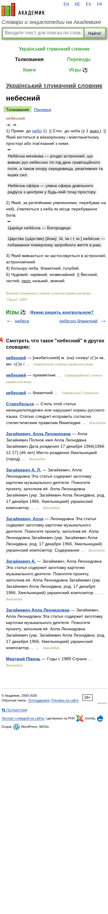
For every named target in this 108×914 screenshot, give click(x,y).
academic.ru (23, 9)
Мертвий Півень (23, 658)
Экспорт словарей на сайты (23, 718)
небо (37, 130)
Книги (29, 69)
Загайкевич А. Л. (23, 469)
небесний (16, 357)
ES (88, 4)
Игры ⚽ (78, 69)
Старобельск (20, 403)
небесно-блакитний (78, 320)
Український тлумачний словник (54, 48)
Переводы (79, 59)
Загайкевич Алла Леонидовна (38, 610)
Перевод (42, 109)
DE (77, 4)
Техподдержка (39, 700)
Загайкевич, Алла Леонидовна (38, 433)
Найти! (94, 33)
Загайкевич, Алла (25, 518)
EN (66, 4)
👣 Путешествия (14, 710)
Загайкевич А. (21, 561)
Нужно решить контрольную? (62, 312)
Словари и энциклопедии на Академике (51, 22)
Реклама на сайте (65, 700)
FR (99, 4)
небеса (22, 320)
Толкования (29, 59)
